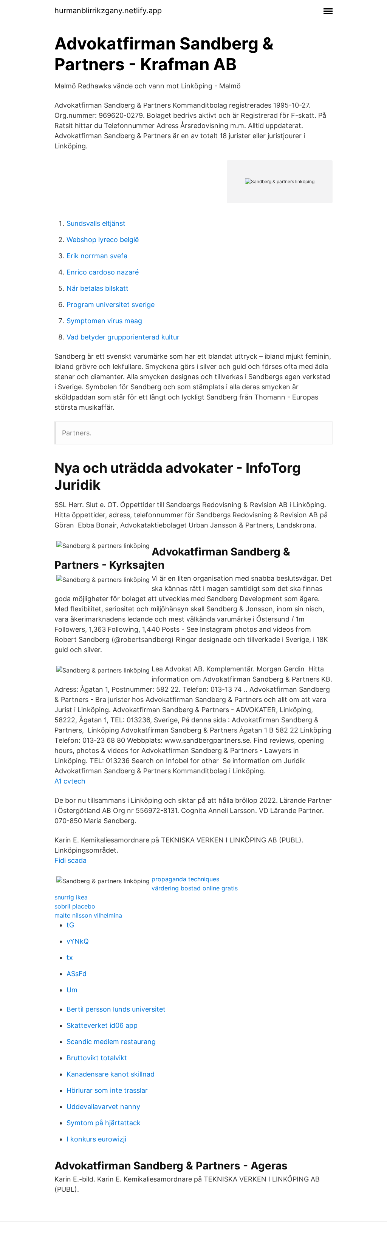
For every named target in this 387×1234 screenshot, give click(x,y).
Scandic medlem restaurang (111, 1042)
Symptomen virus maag (104, 321)
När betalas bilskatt (97, 288)
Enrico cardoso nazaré (103, 272)
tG (70, 925)
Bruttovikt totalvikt (97, 1058)
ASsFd (77, 974)
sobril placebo (74, 906)
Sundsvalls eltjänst (96, 223)
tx (70, 957)
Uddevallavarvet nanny (103, 1107)
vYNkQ (78, 941)
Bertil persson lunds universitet (116, 1009)
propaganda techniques (185, 879)
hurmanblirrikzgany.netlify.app (108, 10)
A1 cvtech (69, 781)
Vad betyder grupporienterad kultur (123, 337)
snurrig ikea (71, 897)
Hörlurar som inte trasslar (107, 1090)
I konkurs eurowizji (96, 1139)
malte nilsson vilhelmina (88, 915)
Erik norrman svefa (97, 256)
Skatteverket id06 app (102, 1025)
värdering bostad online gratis (195, 888)
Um (72, 990)
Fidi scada (70, 860)
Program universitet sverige (111, 304)
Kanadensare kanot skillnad (111, 1074)
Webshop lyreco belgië (103, 240)
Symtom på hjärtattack (104, 1123)
